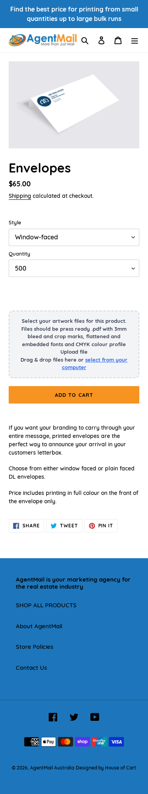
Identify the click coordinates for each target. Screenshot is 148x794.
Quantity (19, 253)
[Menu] (134, 40)
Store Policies (34, 646)
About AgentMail (39, 626)
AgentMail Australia (52, 768)
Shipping (20, 195)
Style (15, 222)
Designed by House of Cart (106, 768)
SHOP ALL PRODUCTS (46, 605)
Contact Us (31, 667)
